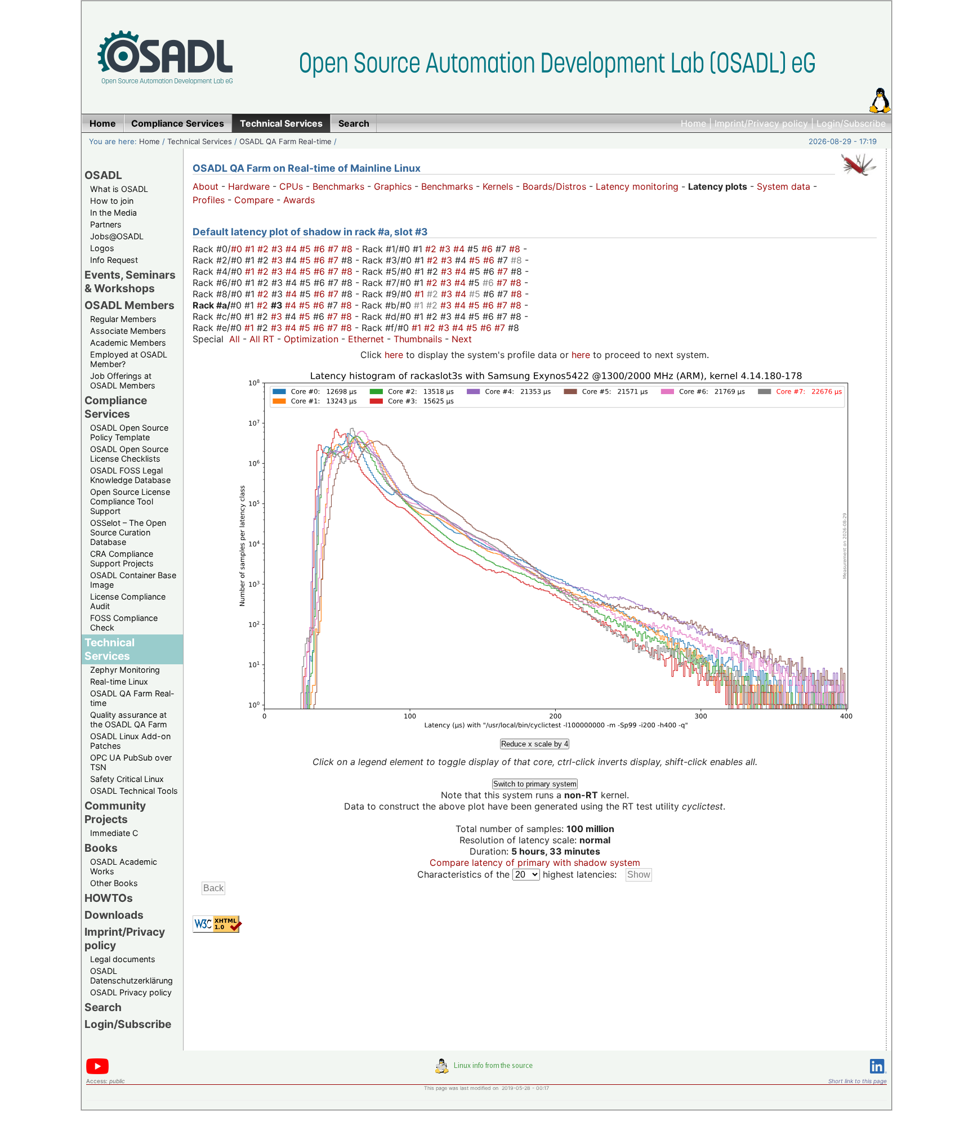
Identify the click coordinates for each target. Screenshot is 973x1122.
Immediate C (114, 833)
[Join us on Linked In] (878, 1075)
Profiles (209, 199)
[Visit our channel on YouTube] (97, 1072)
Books (101, 848)
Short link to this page (857, 1081)
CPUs (291, 186)
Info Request (114, 260)
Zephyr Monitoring (125, 669)
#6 (321, 248)
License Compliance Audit (128, 601)
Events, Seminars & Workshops (130, 281)
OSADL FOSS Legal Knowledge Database (130, 475)
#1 (251, 248)
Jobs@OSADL (117, 236)
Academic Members (128, 342)
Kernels (498, 186)
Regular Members (123, 319)
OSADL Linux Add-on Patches (130, 740)
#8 (348, 248)
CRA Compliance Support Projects (122, 558)
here (394, 354)
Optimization (311, 339)
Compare (254, 199)
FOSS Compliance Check (124, 622)
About (205, 186)
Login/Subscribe (851, 123)
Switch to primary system (535, 784)
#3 (278, 248)
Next (462, 339)
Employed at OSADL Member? (128, 359)
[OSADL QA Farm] (859, 178)
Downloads (114, 915)
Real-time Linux (119, 681)
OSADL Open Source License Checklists (129, 453)
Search (103, 1007)
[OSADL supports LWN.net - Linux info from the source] (486, 1070)
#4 (292, 248)
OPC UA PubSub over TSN (131, 762)
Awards (299, 199)
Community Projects (115, 812)
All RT (261, 339)
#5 (307, 248)
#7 (334, 248)
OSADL (103, 175)
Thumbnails (418, 339)
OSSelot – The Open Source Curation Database (128, 532)
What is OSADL (119, 189)
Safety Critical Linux (127, 779)
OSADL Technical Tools (134, 790)
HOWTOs (108, 898)
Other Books (114, 883)
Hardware (249, 186)
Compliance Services (115, 407)
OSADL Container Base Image (133, 579)
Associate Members (128, 331)
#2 (264, 248)
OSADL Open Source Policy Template (129, 432)
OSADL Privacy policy (131, 992)
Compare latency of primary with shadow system (535, 862)
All (234, 339)
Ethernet (366, 339)
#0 (238, 248)
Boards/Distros (554, 186)
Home (693, 123)
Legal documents (122, 959)
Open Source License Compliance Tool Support (130, 501)
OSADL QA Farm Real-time (285, 141)
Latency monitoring (637, 186)
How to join (111, 200)
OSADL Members (129, 305)
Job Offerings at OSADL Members (122, 380)
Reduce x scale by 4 (534, 744)
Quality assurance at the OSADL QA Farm (128, 719)
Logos (102, 248)
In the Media (113, 212)
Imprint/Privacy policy (761, 123)
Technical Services (199, 141)
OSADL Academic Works (123, 866)
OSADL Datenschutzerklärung (131, 975)
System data (783, 186)
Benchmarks (338, 186)
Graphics (393, 186)
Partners (106, 224)
